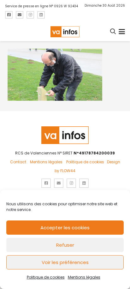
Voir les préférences (65, 262)
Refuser (65, 245)
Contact (18, 162)
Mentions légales (84, 277)
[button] (113, 31)
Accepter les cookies (65, 227)
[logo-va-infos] (65, 31)
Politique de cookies (46, 277)
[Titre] (9, 15)
